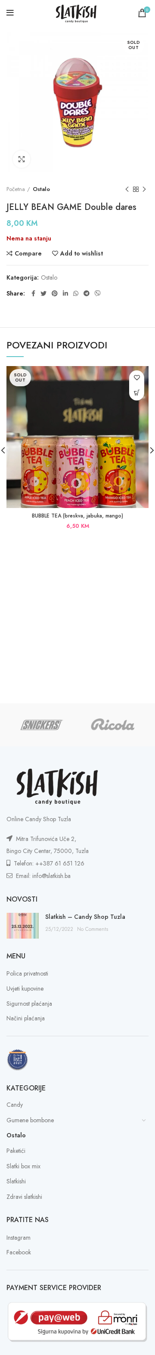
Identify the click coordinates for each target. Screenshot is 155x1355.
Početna (15, 189)
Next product (144, 189)
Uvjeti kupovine (24, 989)
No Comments (92, 929)
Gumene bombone (30, 1120)
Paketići (15, 1150)
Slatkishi (16, 1181)
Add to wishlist (81, 253)
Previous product (127, 189)
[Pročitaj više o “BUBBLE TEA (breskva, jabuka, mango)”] (136, 392)
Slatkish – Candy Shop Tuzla (85, 916)
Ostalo (41, 189)
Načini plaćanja (25, 1018)
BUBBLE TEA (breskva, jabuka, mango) (77, 516)
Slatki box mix (23, 1166)
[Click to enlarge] (21, 159)
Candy (14, 1104)
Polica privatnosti (27, 974)
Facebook (18, 1252)
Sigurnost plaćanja (29, 1004)
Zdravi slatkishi (24, 1196)
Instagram (18, 1237)
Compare (28, 253)
